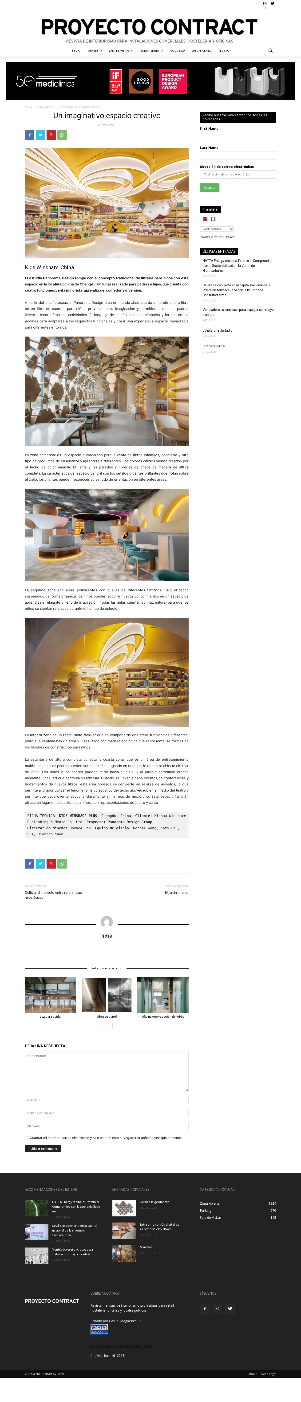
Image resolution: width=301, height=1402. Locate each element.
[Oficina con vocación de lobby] (163, 995)
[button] (270, 51)
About (252, 1374)
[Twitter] (272, 3)
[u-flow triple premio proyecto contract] (150, 81)
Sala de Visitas (119, 51)
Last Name (209, 147)
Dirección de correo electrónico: (227, 166)
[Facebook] (257, 3)
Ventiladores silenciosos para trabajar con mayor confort (239, 312)
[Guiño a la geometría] (124, 1208)
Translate (228, 236)
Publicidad (177, 51)
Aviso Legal (268, 1374)
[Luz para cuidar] (50, 995)
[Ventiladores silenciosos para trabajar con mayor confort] (36, 1256)
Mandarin (146, 1247)
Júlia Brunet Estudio (217, 330)
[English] (205, 219)
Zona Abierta (149, 51)
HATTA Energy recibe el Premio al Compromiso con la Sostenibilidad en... (76, 1206)
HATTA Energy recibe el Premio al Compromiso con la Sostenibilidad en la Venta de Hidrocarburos (237, 265)
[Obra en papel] (106, 995)
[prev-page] (102, 1026)
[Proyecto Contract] (150, 26)
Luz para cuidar (51, 1016)
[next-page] (110, 1026)
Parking (92, 51)
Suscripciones (201, 51)
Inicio (28, 107)
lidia (107, 935)
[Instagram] (264, 3)
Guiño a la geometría (154, 1202)
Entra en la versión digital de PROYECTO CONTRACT (159, 1227)
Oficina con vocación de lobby (163, 1016)
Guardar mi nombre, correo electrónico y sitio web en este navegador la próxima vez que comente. (106, 1138)
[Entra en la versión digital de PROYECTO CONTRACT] (124, 1231)
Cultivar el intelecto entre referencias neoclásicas (53, 895)
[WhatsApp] (62, 135)
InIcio (76, 51)
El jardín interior (177, 892)
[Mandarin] (124, 1253)
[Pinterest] (51, 135)
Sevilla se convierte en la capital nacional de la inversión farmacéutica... (74, 1230)
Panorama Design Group (130, 822)
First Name (209, 128)
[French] (213, 219)
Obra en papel (107, 1016)
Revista (223, 51)
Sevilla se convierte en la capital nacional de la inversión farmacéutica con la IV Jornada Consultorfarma (236, 290)
